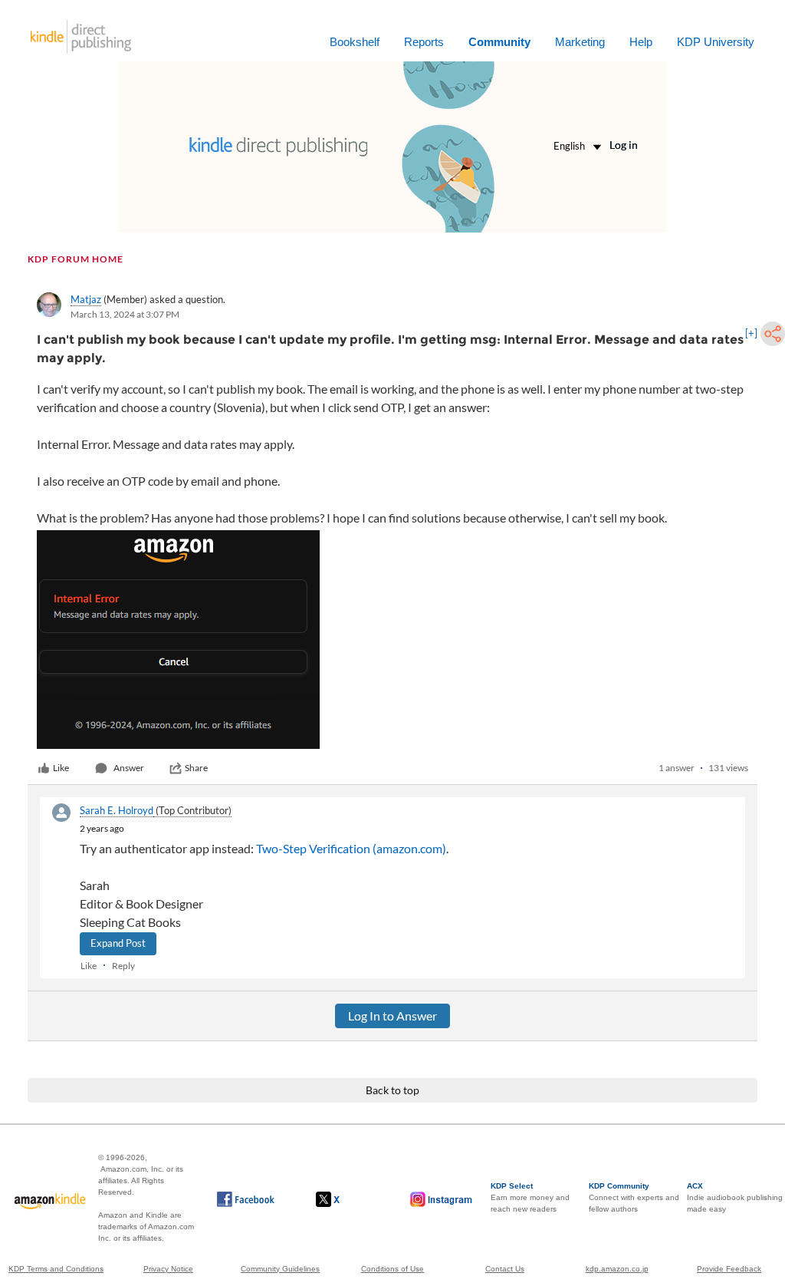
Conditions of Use (392, 1269)
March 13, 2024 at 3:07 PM (125, 314)
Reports (424, 41)
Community (499, 41)
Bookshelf (354, 41)
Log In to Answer (392, 1015)
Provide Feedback (729, 1269)
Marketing (580, 41)
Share (196, 767)
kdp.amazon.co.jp (617, 1269)
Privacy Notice (168, 1269)
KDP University (715, 41)
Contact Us (504, 1269)
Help (640, 41)
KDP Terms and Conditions (55, 1269)
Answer (128, 767)
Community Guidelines (280, 1269)
